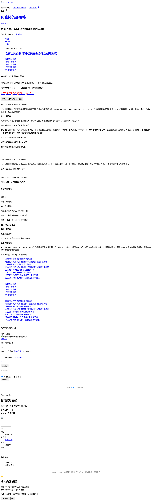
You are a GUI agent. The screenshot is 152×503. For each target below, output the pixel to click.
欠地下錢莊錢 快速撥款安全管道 (18, 272)
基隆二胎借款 (10, 62)
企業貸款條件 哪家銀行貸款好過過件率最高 (22, 278)
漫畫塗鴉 (18, 358)
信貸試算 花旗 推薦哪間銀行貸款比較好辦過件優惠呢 (26, 262)
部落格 (8, 42)
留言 (21, 351)
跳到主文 (4, 23)
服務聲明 (97, 472)
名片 (7, 44)
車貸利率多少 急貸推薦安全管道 (18, 264)
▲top (3, 361)
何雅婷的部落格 (13, 17)
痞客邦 (16, 351)
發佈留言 (5, 379)
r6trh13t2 (4, 339)
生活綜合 (19, 34)
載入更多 (5, 366)
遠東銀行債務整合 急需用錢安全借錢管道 (21, 275)
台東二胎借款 (10, 64)
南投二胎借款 (10, 59)
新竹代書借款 (10, 70)
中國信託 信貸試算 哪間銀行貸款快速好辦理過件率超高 (27, 267)
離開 (12, 498)
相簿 (7, 39)
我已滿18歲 (5, 498)
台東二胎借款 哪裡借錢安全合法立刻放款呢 (31, 53)
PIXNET (59, 472)
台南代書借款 (10, 67)
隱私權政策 (88, 472)
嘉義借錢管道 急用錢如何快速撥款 (18, 259)
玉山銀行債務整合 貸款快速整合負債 (19, 270)
